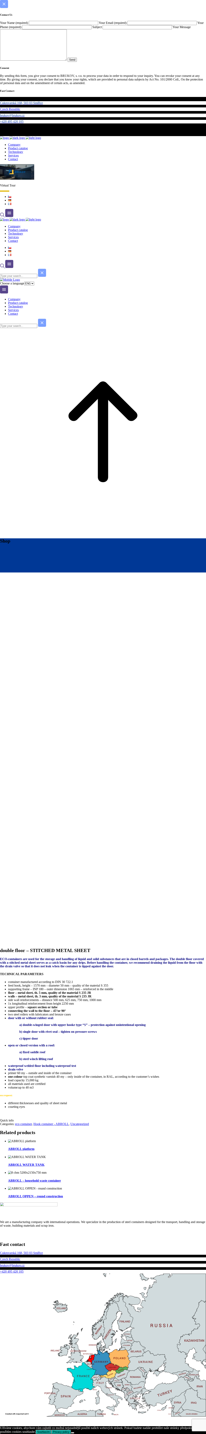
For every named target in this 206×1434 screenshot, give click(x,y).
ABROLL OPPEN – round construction (35, 1196)
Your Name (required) (14, 22)
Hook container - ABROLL (51, 1124)
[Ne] (72, 1432)
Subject (97, 27)
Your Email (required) (113, 22)
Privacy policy (61, 1431)
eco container (23, 1124)
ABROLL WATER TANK (26, 1164)
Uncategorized (79, 1124)
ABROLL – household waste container (34, 1180)
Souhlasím (43, 1431)
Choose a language (12, 283)
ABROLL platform (21, 1149)
